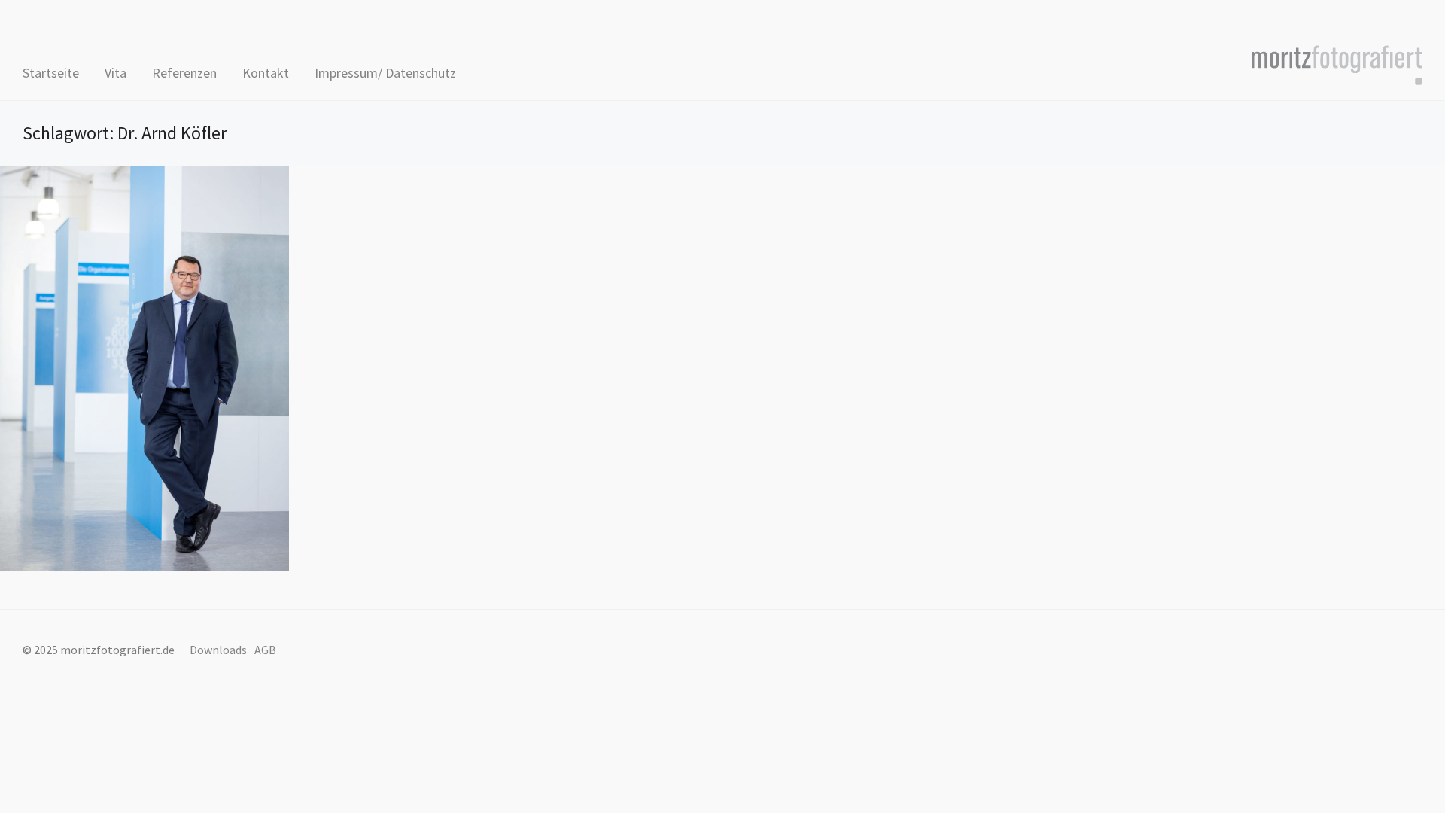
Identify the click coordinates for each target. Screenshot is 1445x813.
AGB (265, 649)
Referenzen (184, 72)
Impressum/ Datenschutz (385, 72)
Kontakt (265, 72)
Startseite (51, 72)
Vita (115, 72)
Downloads (218, 649)
